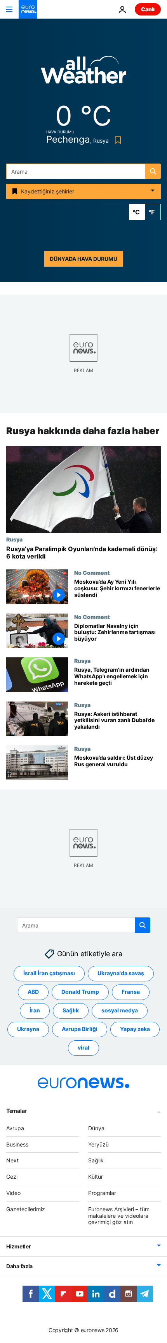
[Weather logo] (83, 72)
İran (35, 1010)
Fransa (131, 991)
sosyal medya (119, 1010)
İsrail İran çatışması (49, 973)
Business (17, 1144)
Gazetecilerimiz (25, 1209)
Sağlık (71, 1010)
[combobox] (83, 171)
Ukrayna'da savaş (120, 973)
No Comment (92, 572)
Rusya (14, 539)
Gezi (11, 1176)
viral (83, 1047)
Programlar (102, 1193)
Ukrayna (28, 1029)
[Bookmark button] (116, 140)
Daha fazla (19, 1266)
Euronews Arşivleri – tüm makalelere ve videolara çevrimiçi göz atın (119, 1216)
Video (13, 1193)
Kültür (95, 1176)
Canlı (148, 9)
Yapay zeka (135, 1029)
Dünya (96, 1128)
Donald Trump (80, 991)
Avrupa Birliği (79, 1029)
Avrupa (15, 1128)
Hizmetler (18, 1246)
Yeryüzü (98, 1144)
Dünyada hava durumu (83, 258)
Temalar (16, 1110)
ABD (33, 991)
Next (12, 1160)
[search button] (153, 171)
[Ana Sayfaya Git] (28, 9)
